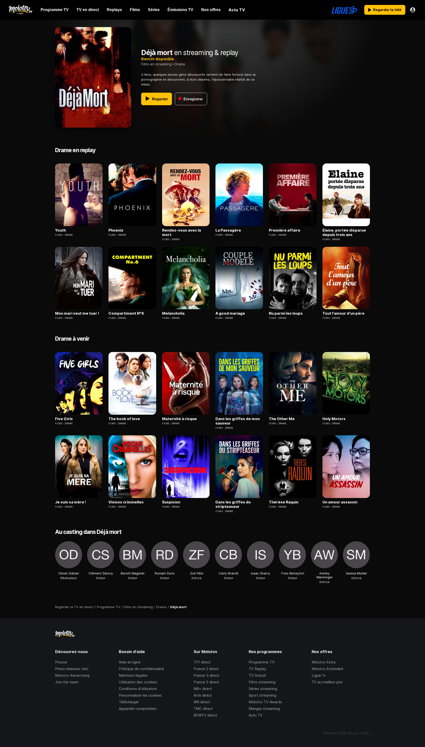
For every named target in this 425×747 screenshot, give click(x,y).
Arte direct (203, 695)
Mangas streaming (264, 708)
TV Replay (257, 668)
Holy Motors (334, 419)
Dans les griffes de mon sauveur (237, 421)
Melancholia (173, 313)
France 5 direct (206, 682)
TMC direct (203, 708)
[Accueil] (20, 10)
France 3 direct (206, 675)
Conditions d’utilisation (138, 688)
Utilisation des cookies (138, 682)
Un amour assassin (339, 502)
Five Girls (64, 419)
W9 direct (202, 702)
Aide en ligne (129, 662)
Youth (60, 230)
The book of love (124, 419)
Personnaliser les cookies (140, 695)
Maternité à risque (179, 419)
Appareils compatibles (138, 708)
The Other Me (282, 419)
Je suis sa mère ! (70, 502)
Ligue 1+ (319, 675)
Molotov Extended (327, 668)
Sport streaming (262, 695)
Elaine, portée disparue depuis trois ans (344, 232)
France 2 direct (206, 668)
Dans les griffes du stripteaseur (233, 504)
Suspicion (171, 502)
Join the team (66, 682)
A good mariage (230, 313)
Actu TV (255, 715)
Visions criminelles (126, 502)
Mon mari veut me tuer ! (77, 313)
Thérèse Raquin (283, 502)
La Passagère (228, 230)
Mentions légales (133, 675)
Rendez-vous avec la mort (181, 232)
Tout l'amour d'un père (343, 313)
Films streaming (262, 682)
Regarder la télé (387, 10)
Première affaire (284, 230)
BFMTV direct (205, 715)
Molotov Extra (323, 662)
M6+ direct (203, 688)
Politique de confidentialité (141, 668)
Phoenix (115, 230)
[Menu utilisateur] (412, 10)
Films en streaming (156, 64)
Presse (61, 662)
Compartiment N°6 (126, 313)
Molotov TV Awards (265, 702)
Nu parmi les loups (286, 313)
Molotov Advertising (72, 675)
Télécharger (129, 702)
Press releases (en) (72, 668)
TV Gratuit (257, 675)
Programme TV (261, 662)
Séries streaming (263, 688)
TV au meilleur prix (327, 682)
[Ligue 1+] (344, 10)
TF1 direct (202, 662)
